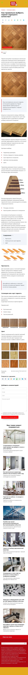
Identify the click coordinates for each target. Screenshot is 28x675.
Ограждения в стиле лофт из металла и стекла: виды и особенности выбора (11, 575)
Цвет (6, 243)
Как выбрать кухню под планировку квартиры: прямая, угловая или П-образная (13, 626)
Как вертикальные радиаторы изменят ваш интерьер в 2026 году (13, 472)
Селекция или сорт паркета (13, 240)
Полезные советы (7, 47)
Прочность (8, 238)
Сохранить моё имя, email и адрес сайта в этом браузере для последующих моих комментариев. (14, 413)
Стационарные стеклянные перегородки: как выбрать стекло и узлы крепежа (13, 447)
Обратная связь (7, 637)
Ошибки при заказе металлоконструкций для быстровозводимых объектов (12, 523)
